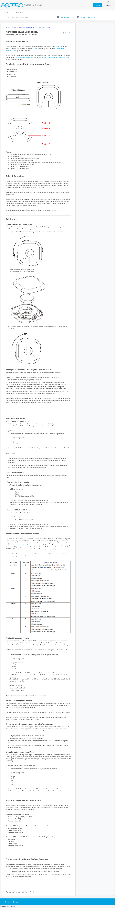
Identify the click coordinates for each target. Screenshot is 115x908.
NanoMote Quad (44, 28)
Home (6, 12)
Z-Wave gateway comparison (24, 57)
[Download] (53, 440)
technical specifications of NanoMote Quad (55, 57)
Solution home (11, 28)
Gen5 (36, 48)
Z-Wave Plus (58, 46)
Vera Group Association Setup (29, 545)
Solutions (19, 12)
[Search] (6, 17)
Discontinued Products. (27, 28)
